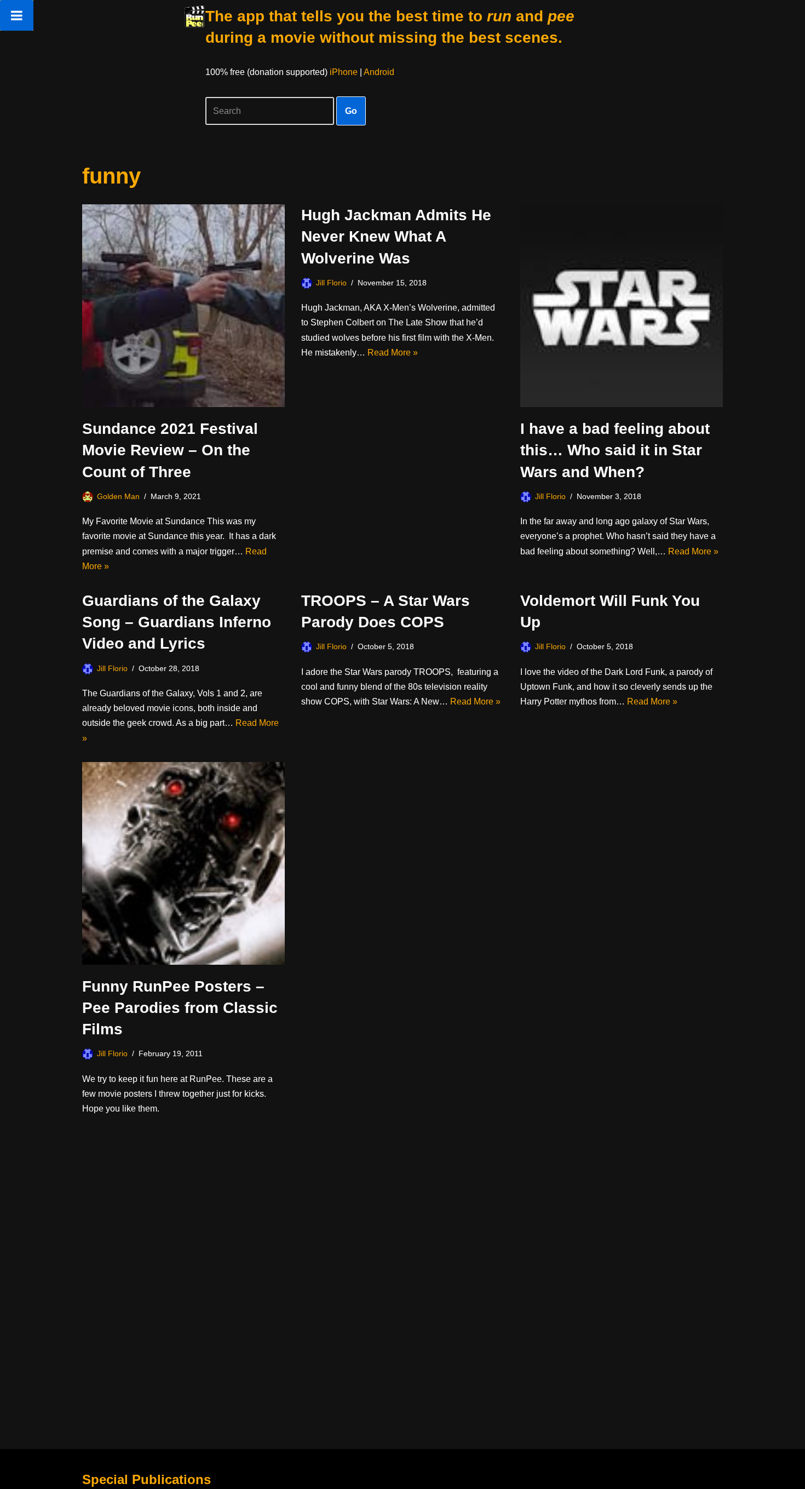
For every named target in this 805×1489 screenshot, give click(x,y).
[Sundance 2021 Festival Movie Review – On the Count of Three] (183, 305)
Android (379, 72)
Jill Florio (331, 282)
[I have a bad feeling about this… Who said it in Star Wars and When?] (621, 305)
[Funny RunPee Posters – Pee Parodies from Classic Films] (183, 863)
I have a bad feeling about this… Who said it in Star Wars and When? (615, 450)
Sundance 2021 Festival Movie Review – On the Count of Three (170, 450)
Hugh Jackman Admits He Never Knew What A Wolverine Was (396, 236)
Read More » (392, 352)
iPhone (344, 72)
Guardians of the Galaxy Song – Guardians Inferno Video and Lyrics (176, 622)
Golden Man (118, 496)
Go (351, 111)
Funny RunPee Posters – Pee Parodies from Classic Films (180, 1008)
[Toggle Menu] (16, 15)
